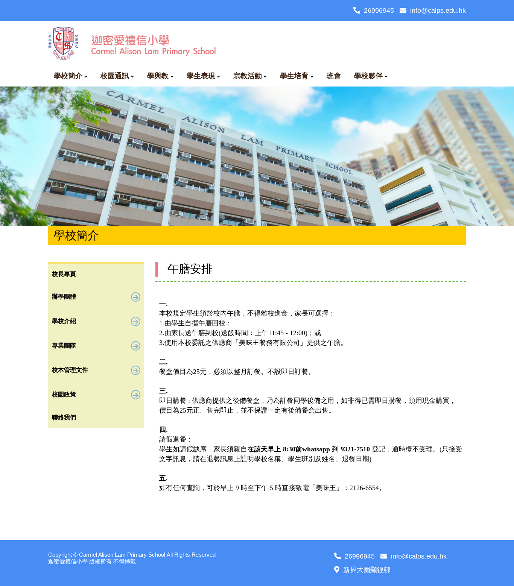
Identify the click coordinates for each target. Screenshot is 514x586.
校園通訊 (114, 76)
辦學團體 (64, 296)
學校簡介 (68, 76)
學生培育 (294, 76)
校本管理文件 (70, 370)
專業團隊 (64, 345)
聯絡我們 (64, 417)
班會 (334, 76)
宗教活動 (247, 76)
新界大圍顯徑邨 (367, 570)
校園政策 (64, 394)
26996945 (379, 10)
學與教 (158, 76)
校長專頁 (64, 274)
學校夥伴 (368, 76)
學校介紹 (64, 321)
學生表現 (201, 76)
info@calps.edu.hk (438, 10)
